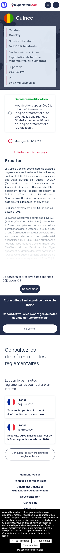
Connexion (30, 502)
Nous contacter (30, 496)
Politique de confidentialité (30, 480)
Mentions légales (30, 474)
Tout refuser (43, 540)
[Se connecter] (48, 5)
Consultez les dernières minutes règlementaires (30, 454)
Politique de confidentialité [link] (30, 549)
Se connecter (30, 289)
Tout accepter (21, 540)
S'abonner (30, 328)
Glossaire (30, 509)
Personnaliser (30, 545)
